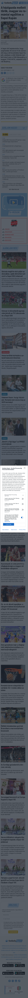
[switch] (22, 499)
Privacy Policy (22, 529)
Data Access (14, 529)
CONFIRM (8, 524)
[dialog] (14, 499)
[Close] (25, 468)
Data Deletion (5, 529)
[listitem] (14, 495)
